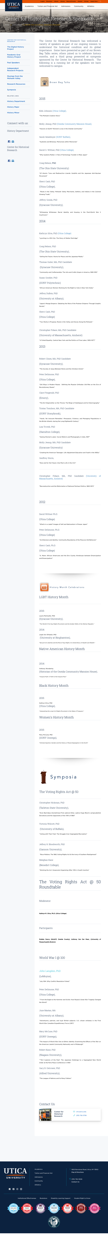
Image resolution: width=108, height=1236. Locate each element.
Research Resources (16, 84)
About (56, 1)
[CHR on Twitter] (13, 160)
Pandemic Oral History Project (14, 56)
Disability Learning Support (60, 1198)
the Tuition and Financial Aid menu (47, 8)
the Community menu (78, 8)
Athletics (90, 6)
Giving (86, 1)
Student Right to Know (82, 1198)
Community (78, 6)
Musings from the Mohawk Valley (15, 77)
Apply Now (94, 1)
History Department (16, 101)
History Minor (13, 113)
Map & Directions (77, 1172)
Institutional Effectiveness (27, 1198)
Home (7, 25)
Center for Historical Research (16, 40)
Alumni (80, 1)
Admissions (65, 6)
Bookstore (43, 1198)
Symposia (11, 90)
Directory (49, 1)
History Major (13, 107)
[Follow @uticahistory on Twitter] (13, 141)
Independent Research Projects (15, 69)
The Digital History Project (15, 48)
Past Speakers (13, 63)
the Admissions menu (66, 8)
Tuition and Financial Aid (47, 6)
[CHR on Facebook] (9, 160)
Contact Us (75, 1182)
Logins (42, 1)
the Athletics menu (90, 8)
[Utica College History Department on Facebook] (9, 141)
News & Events (71, 1)
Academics (29, 6)
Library (62, 1)
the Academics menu (29, 8)
